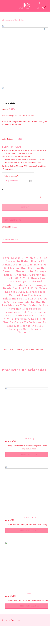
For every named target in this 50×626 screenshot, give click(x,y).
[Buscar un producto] (40, 3)
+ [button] (40, 197)
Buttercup (30, 439)
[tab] (25, 239)
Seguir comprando (13, 220)
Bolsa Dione (29, 518)
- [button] (9, 197)
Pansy (30, 593)
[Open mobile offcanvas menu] (3, 5)
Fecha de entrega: (11, 176)
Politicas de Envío (10, 239)
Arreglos (10, 20)
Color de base (7, 139)
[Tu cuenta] (37, 8)
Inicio (4, 20)
